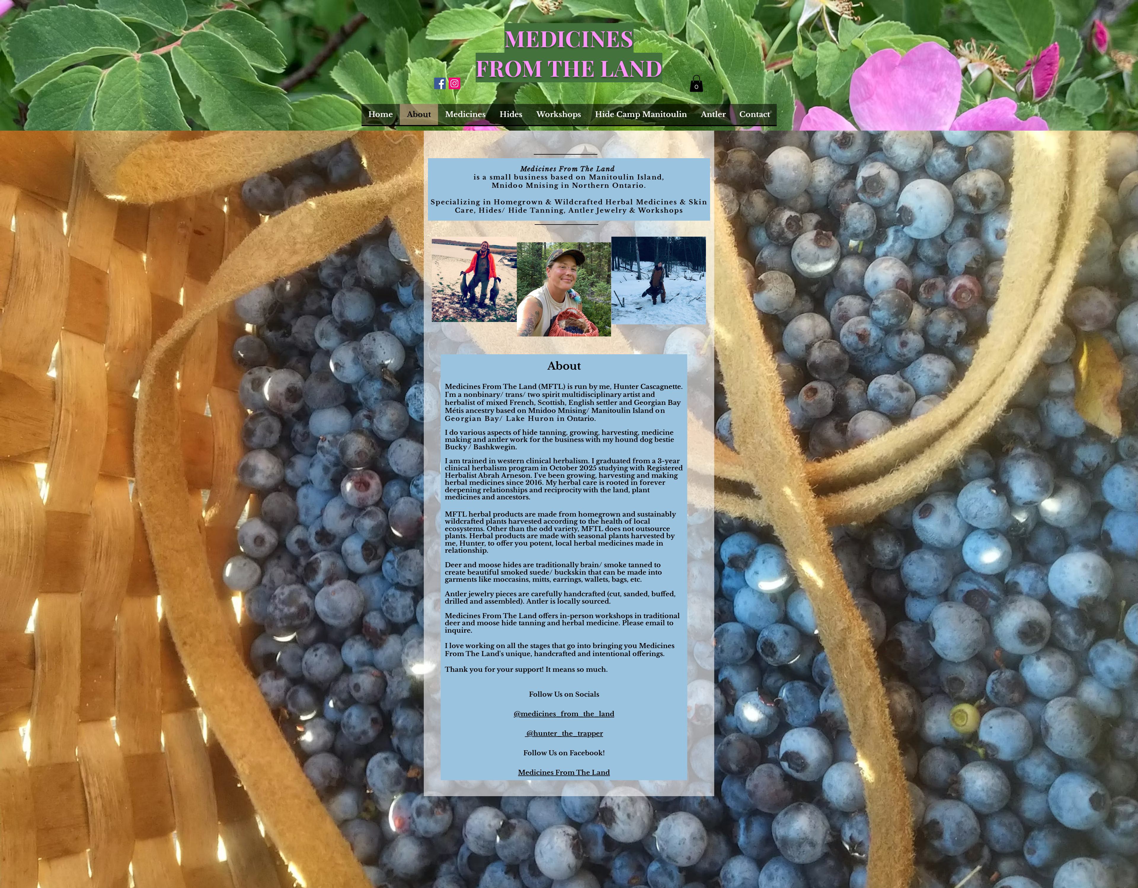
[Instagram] (454, 83)
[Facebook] (440, 83)
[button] (696, 83)
